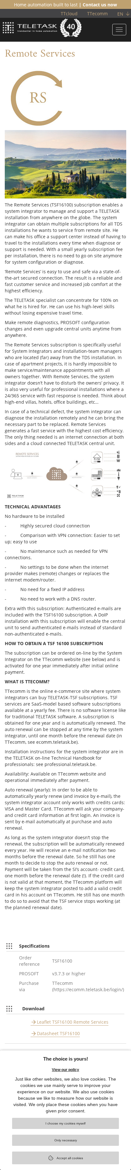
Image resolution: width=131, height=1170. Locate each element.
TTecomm (97, 13)
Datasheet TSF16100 (58, 1033)
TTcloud (69, 13)
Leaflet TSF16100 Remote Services (72, 1022)
